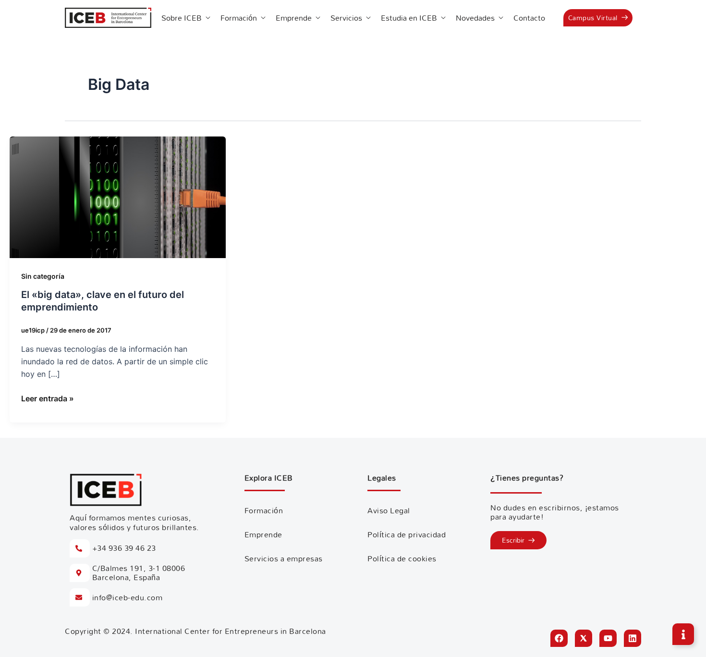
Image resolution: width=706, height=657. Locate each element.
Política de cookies (402, 558)
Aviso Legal (388, 510)
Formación (263, 510)
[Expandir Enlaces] (683, 634)
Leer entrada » (47, 397)
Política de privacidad (406, 534)
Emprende (263, 534)
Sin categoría (42, 276)
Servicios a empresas (283, 558)
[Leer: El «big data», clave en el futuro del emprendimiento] (118, 196)
